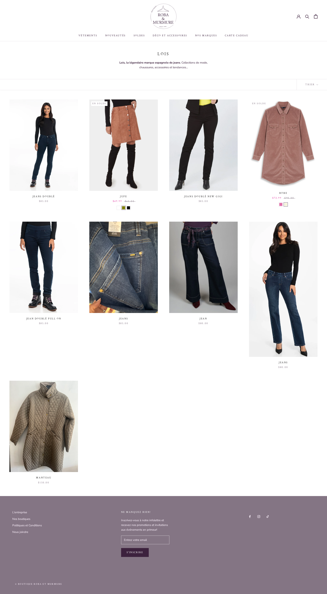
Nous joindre (20, 532)
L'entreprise (19, 512)
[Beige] (285, 204)
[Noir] (128, 207)
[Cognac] (118, 207)
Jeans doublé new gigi (203, 196)
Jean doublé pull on (43, 318)
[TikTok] (267, 516)
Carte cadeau (236, 35)
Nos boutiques (21, 519)
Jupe (123, 196)
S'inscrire (135, 552)
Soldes (139, 35)
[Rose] (280, 204)
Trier (310, 84)
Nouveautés (115, 35)
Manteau (43, 477)
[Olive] (123, 207)
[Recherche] (307, 16)
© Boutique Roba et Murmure (38, 584)
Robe (283, 193)
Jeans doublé (44, 196)
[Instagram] (258, 516)
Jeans (123, 318)
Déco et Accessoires (170, 35)
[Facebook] (249, 516)
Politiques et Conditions (27, 525)
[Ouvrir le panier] (316, 16)
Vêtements (88, 35)
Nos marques (206, 35)
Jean (203, 318)
